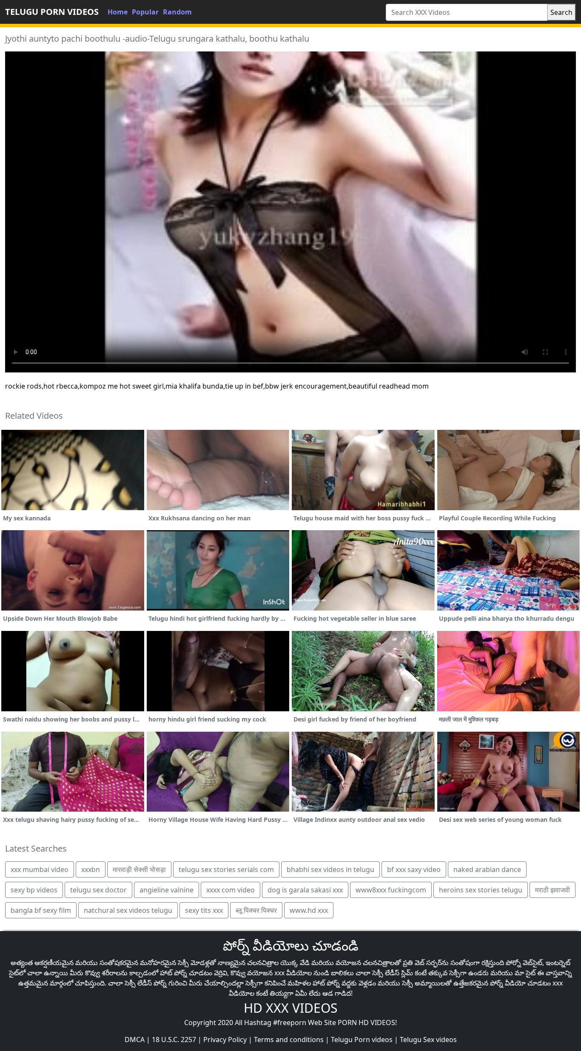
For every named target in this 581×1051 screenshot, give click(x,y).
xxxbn (90, 869)
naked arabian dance (487, 869)
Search (561, 12)
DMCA (135, 1039)
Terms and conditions (289, 1039)
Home (118, 12)
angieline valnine (167, 890)
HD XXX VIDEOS (290, 1008)
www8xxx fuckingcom (391, 890)
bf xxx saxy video (414, 869)
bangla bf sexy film (41, 910)
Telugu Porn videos (362, 1039)
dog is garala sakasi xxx (305, 890)
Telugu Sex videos (428, 1039)
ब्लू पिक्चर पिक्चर (256, 910)
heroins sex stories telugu (480, 890)
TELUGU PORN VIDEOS (52, 11)
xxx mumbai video (39, 869)
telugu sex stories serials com (226, 869)
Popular (145, 12)
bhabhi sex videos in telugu (330, 869)
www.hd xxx (309, 910)
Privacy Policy (225, 1039)
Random (177, 12)
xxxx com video (230, 890)
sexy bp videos (34, 890)
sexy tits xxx (204, 910)
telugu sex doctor (98, 890)
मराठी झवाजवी (552, 890)
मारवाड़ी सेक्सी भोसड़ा (139, 869)
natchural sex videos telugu (128, 910)
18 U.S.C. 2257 (174, 1039)
